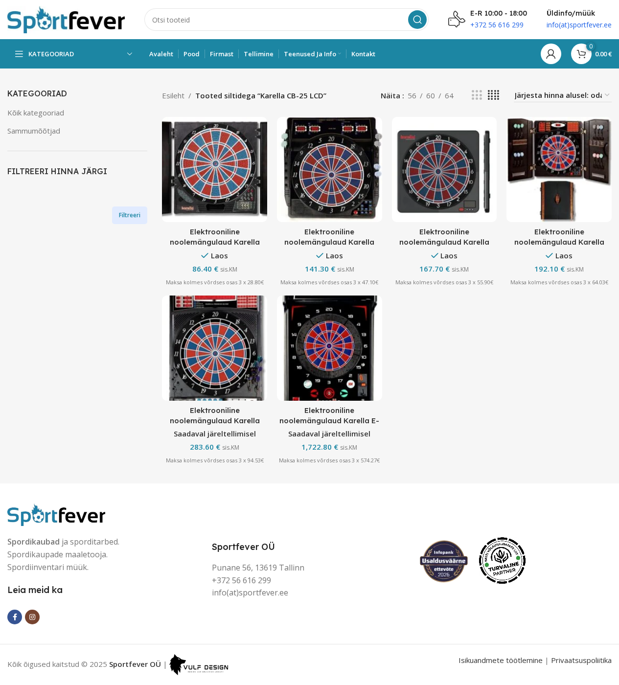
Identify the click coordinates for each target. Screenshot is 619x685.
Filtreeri (129, 215)
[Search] (417, 19)
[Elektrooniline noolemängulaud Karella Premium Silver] (214, 348)
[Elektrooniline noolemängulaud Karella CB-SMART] (444, 169)
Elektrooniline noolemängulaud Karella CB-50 (329, 242)
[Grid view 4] (493, 95)
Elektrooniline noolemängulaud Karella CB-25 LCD (215, 242)
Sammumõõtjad (33, 131)
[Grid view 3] (476, 95)
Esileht (173, 95)
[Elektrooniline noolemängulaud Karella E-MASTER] (329, 348)
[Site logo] (66, 18)
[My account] (551, 54)
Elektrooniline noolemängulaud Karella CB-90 (559, 242)
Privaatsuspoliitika (581, 660)
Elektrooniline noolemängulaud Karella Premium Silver (215, 420)
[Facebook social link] (14, 617)
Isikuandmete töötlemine (501, 660)
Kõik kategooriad (35, 112)
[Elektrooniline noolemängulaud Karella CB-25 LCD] (214, 169)
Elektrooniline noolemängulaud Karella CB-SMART (444, 242)
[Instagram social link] (32, 617)
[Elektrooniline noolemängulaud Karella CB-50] (329, 169)
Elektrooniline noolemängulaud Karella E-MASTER (329, 420)
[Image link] (56, 514)
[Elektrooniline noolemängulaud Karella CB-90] (559, 169)
